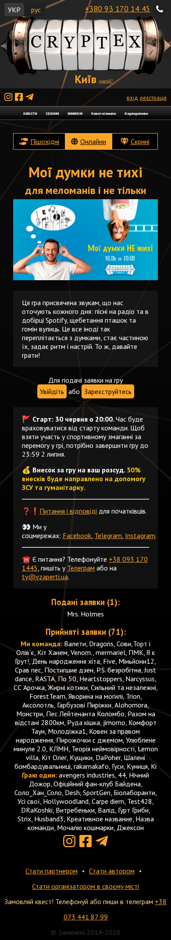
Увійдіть (52, 391)
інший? (106, 80)
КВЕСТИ (30, 113)
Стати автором (112, 870)
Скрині (140, 141)
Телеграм (81, 567)
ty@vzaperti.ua (45, 576)
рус (36, 9)
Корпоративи (136, 113)
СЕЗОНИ (52, 113)
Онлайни (93, 141)
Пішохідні (44, 141)
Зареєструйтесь (108, 391)
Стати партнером (51, 870)
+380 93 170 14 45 (117, 9)
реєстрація (153, 98)
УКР (14, 9)
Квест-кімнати (103, 113)
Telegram (108, 535)
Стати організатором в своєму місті (85, 886)
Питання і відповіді (68, 511)
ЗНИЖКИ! (75, 113)
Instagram (140, 535)
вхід (132, 98)
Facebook (77, 535)
